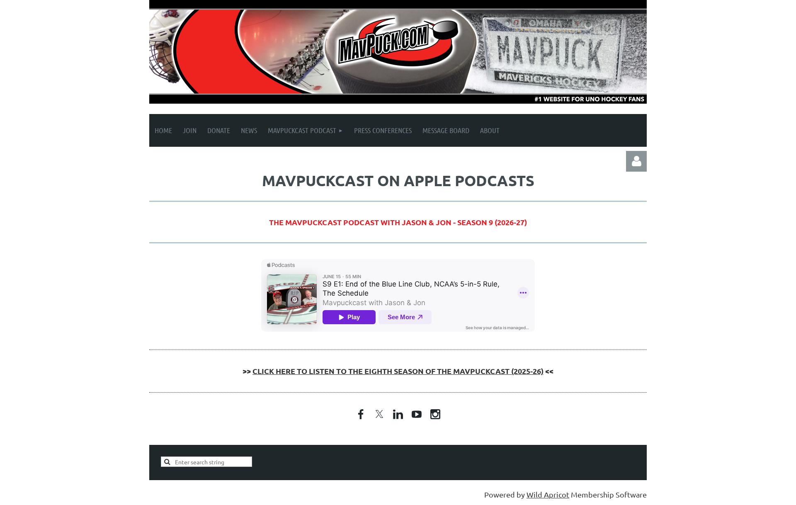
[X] (379, 414)
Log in (636, 161)
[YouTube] (416, 414)
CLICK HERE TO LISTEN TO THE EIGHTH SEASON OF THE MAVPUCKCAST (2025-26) (398, 371)
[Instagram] (435, 414)
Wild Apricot (548, 494)
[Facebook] (360, 414)
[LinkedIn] (398, 414)
